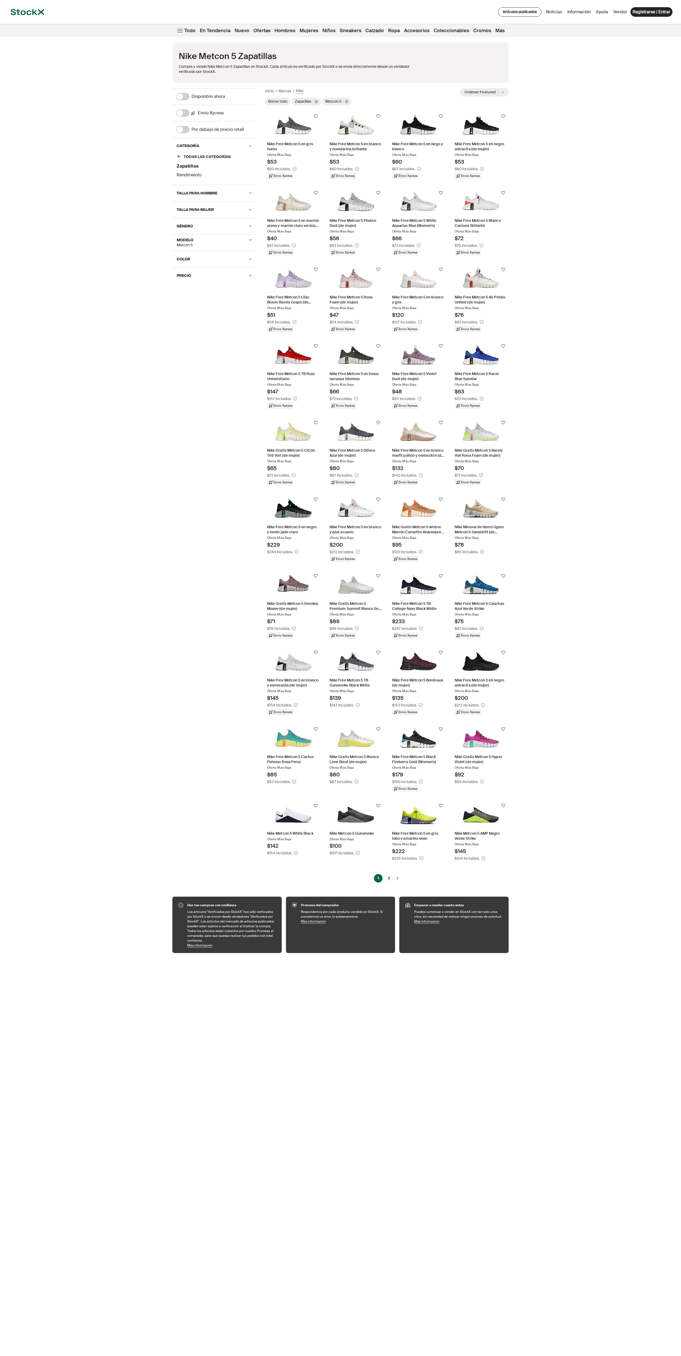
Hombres (285, 30)
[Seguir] (315, 116)
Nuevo (242, 30)
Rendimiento (189, 175)
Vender (620, 12)
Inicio (269, 91)
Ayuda (602, 12)
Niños (328, 30)
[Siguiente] (397, 878)
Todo (190, 30)
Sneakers (350, 30)
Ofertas (262, 30)
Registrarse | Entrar (651, 12)
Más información (231, 945)
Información (580, 13)
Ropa (394, 30)
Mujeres (309, 30)
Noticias (554, 12)
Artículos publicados (520, 11)
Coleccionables (451, 30)
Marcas (285, 91)
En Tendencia (215, 30)
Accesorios (416, 30)
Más (500, 30)
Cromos (482, 30)
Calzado (375, 30)
